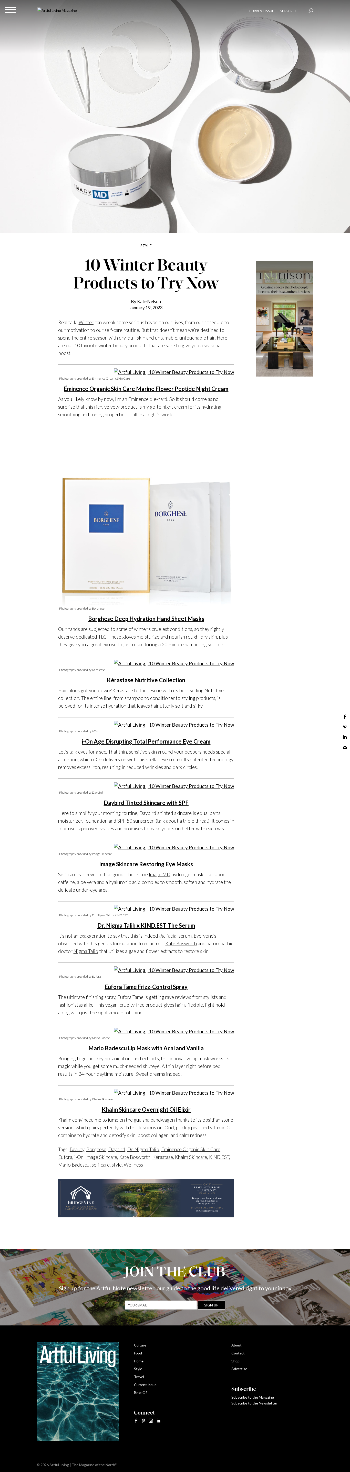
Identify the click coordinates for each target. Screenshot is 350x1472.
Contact (238, 1353)
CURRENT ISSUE (261, 11)
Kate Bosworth (181, 943)
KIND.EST (219, 1157)
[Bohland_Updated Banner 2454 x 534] (146, 1213)
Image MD (159, 874)
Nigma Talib (86, 951)
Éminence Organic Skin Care (190, 1149)
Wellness (133, 1165)
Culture (140, 1345)
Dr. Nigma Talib (143, 1149)
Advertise (239, 1369)
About (236, 1345)
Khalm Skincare (191, 1157)
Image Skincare (101, 1157)
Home (138, 1361)
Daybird (116, 1149)
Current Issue (145, 1384)
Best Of (140, 1392)
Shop (235, 1361)
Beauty (77, 1149)
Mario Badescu (74, 1165)
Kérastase (162, 1157)
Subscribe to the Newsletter (254, 1403)
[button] (10, 9)
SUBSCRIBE (288, 11)
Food (138, 1353)
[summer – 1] (284, 375)
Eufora (65, 1157)
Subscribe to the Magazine (252, 1397)
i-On (79, 1157)
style (117, 1165)
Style (138, 1369)
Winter (86, 322)
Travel (139, 1376)
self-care (101, 1165)
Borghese (96, 1149)
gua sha (141, 1120)
